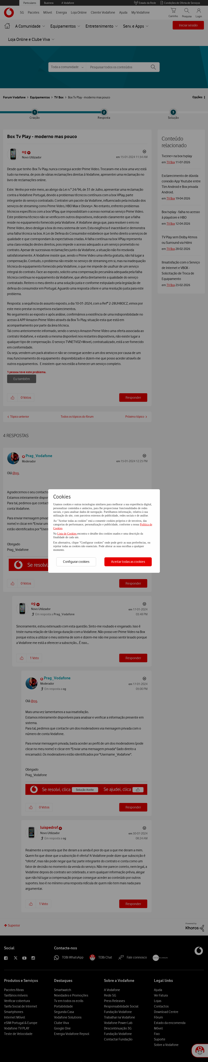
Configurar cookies (76, 562)
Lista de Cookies (67, 533)
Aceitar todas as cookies (128, 562)
